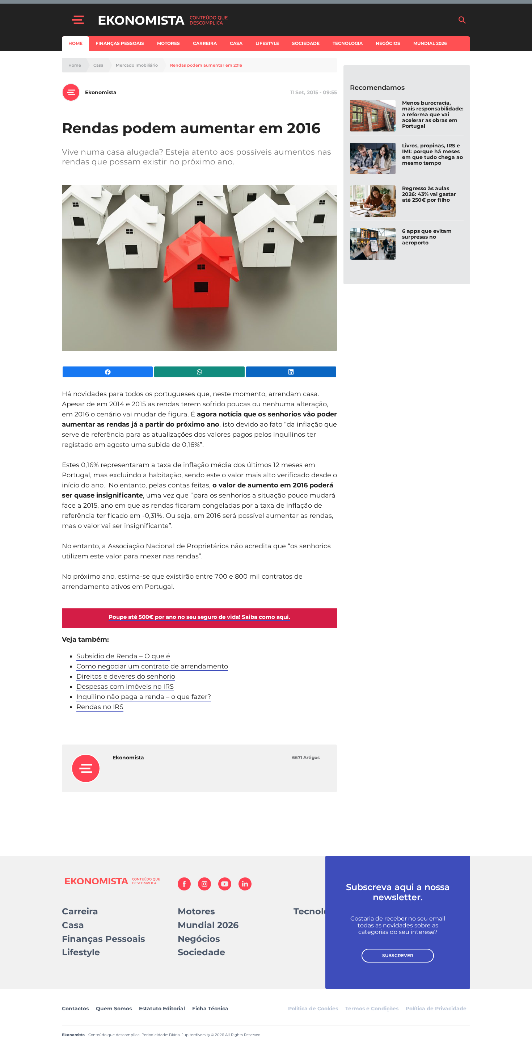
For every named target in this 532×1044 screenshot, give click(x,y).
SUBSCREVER (397, 955)
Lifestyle (267, 43)
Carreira (205, 43)
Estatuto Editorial (162, 1008)
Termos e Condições (371, 1008)
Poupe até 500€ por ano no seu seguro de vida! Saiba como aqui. (199, 616)
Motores (168, 43)
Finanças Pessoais (120, 43)
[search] (462, 20)
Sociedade (306, 43)
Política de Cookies (313, 1008)
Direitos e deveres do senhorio (125, 676)
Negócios (388, 43)
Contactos (75, 1008)
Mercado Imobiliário (137, 65)
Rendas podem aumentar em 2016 (206, 65)
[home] (274, 20)
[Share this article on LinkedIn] (291, 371)
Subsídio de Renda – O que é (123, 656)
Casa (236, 43)
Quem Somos (114, 1008)
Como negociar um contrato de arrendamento (152, 666)
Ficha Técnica (210, 1008)
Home (75, 43)
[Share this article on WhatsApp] (199, 371)
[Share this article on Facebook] (108, 371)
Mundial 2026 (430, 43)
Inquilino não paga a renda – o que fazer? (143, 697)
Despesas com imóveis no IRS (125, 687)
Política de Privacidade (436, 1008)
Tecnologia (348, 43)
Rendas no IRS (99, 707)
